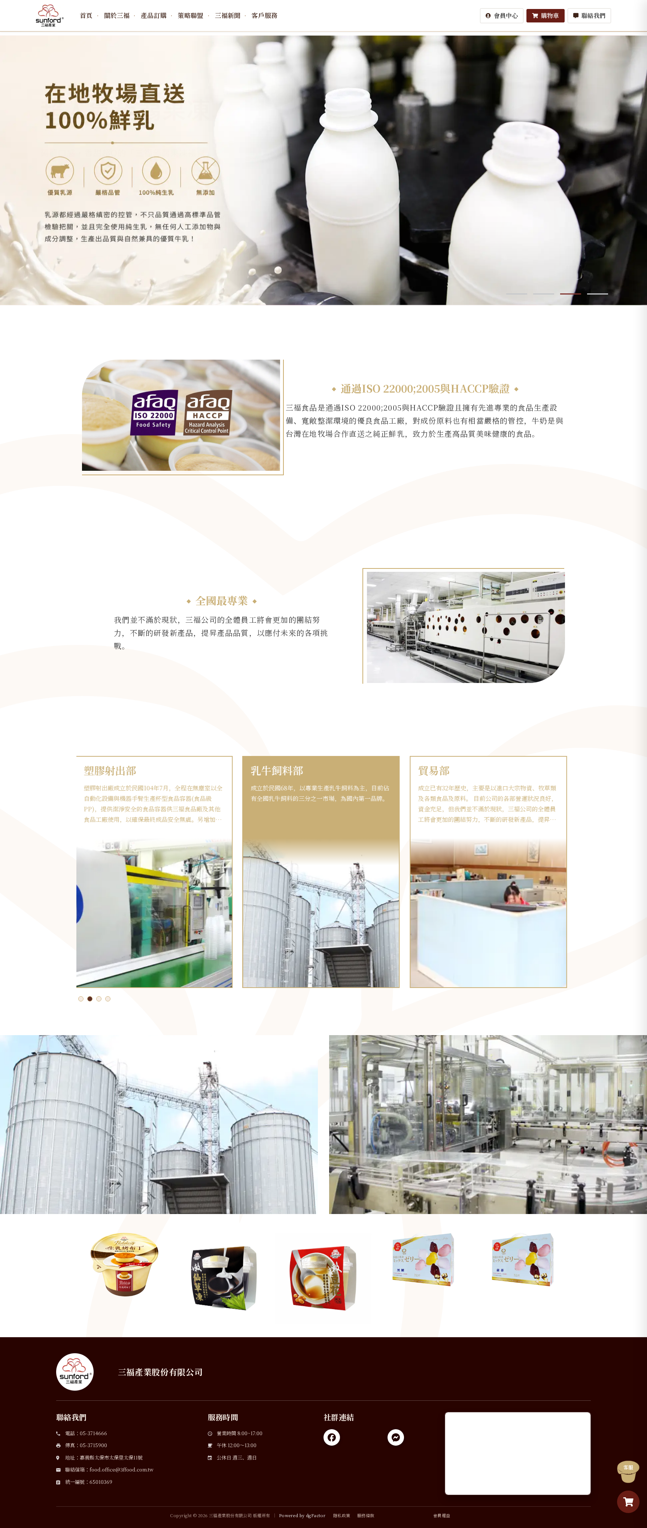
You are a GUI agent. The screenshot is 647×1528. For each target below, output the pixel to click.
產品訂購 (154, 15)
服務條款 (365, 1515)
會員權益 (441, 1515)
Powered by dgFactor (302, 1515)
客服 (628, 1467)
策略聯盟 (191, 15)
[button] (501, 15)
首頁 (86, 15)
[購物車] (628, 1502)
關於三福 (117, 15)
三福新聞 (228, 15)
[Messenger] (396, 1437)
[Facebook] (332, 1437)
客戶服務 (264, 15)
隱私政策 (341, 1515)
